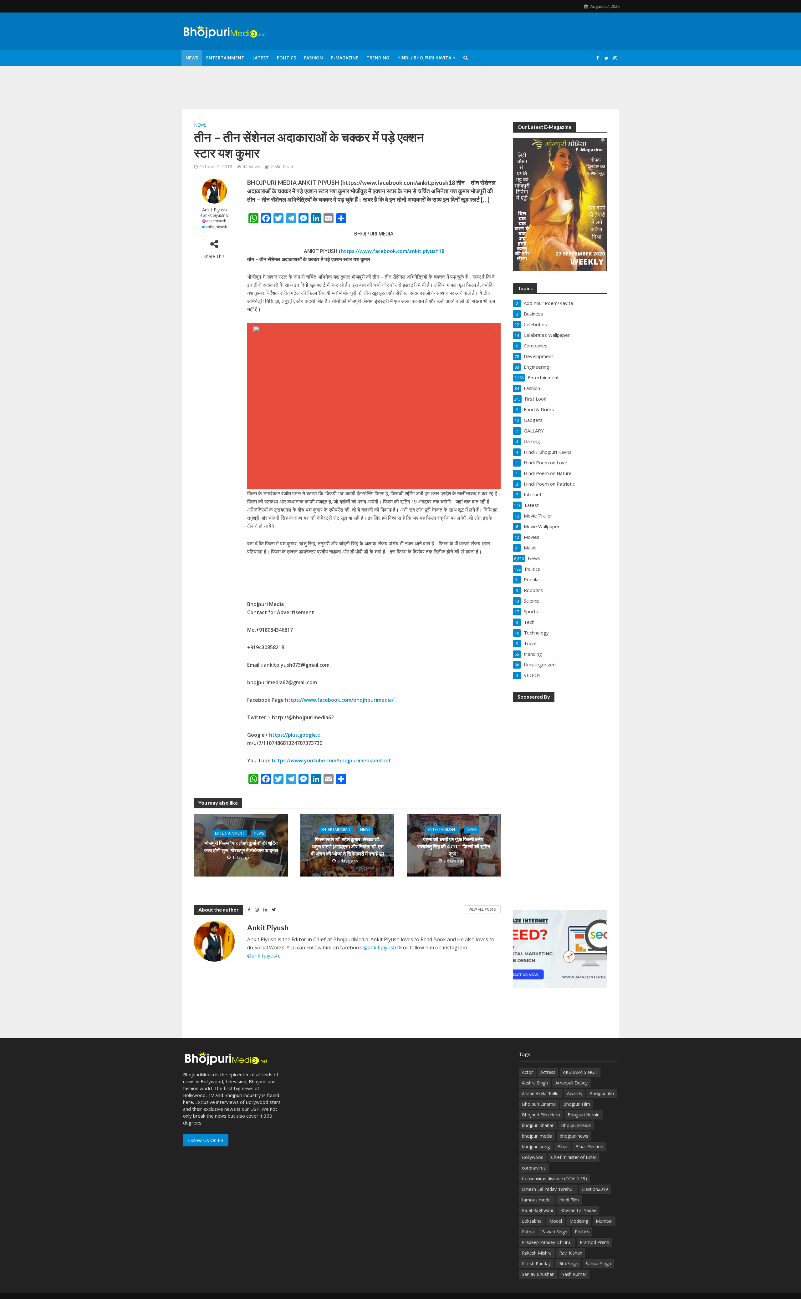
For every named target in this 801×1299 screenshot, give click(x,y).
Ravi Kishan (570, 1253)
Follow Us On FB (205, 1140)
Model (555, 1221)
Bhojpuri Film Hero (541, 1115)
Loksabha (532, 1221)
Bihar (562, 1147)
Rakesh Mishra (537, 1253)
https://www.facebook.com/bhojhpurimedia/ (339, 699)
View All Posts (482, 909)
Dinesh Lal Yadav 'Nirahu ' (548, 1189)
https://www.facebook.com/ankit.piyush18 (392, 251)
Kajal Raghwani (537, 1210)
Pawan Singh (554, 1232)
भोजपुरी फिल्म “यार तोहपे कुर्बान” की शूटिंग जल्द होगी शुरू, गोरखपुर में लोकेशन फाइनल (241, 846)
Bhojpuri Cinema (539, 1104)
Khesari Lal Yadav (578, 1210)
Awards (574, 1093)
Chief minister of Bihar (573, 1157)
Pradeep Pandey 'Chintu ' (547, 1242)
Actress (547, 1072)
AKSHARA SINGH (580, 1072)
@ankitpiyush (263, 955)
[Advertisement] (560, 802)
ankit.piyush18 (215, 215)
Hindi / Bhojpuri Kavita (424, 58)
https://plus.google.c (294, 734)
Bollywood (532, 1157)
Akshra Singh (535, 1083)
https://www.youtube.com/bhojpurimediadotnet (331, 760)
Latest (261, 58)
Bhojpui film (601, 1093)
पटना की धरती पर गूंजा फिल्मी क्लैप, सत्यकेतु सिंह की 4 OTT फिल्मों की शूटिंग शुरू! (453, 847)
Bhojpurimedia (576, 1125)
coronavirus (534, 1168)
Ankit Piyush (214, 210)
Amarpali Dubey (571, 1083)
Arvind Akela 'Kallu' (540, 1093)
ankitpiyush (216, 221)
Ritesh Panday (536, 1263)
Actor (527, 1072)
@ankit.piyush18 (382, 947)
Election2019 (595, 1189)
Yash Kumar (574, 1274)
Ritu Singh (568, 1263)
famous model (537, 1200)
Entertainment (225, 58)
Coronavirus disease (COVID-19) (554, 1178)
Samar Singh (598, 1263)
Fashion (313, 58)
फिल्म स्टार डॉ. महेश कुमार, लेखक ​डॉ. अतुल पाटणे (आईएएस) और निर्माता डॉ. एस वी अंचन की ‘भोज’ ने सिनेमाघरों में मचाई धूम (347, 847)
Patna (528, 1232)
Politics (286, 58)
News (192, 58)
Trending (377, 58)
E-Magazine (344, 58)
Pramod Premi (594, 1242)
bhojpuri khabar (538, 1125)
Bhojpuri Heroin (583, 1115)
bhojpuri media (537, 1136)
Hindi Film (569, 1200)
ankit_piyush (216, 227)
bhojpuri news (574, 1136)
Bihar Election (589, 1147)
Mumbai (604, 1221)
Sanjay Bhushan (538, 1274)
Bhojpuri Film (576, 1104)
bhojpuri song (536, 1147)
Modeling (578, 1221)
